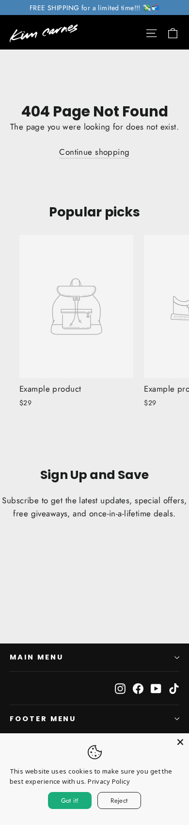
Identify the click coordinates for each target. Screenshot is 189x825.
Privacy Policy (109, 781)
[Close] (180, 742)
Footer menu (43, 719)
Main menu (36, 657)
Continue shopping (94, 152)
